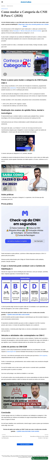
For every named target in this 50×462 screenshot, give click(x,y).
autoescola (13, 88)
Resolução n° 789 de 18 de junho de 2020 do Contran (27, 31)
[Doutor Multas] (26, 2)
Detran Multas (4, 8)
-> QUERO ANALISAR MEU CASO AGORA (18, 314)
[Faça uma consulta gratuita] (25, 151)
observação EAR (11, 351)
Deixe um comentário (25, 444)
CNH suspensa (43, 355)
